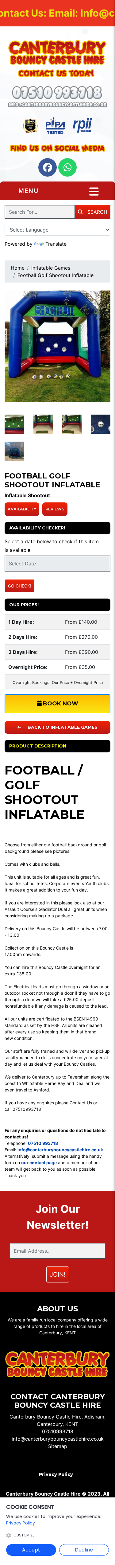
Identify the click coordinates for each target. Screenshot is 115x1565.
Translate (56, 244)
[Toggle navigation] (94, 192)
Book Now (59, 703)
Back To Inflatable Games (62, 727)
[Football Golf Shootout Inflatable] (57, 346)
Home (18, 268)
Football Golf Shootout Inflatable (55, 275)
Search (96, 212)
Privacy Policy (56, 1474)
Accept (31, 1549)
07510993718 (57, 1431)
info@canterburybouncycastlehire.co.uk (58, 1439)
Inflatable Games (50, 268)
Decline (84, 1549)
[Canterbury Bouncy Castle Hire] (57, 52)
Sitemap (57, 1446)
